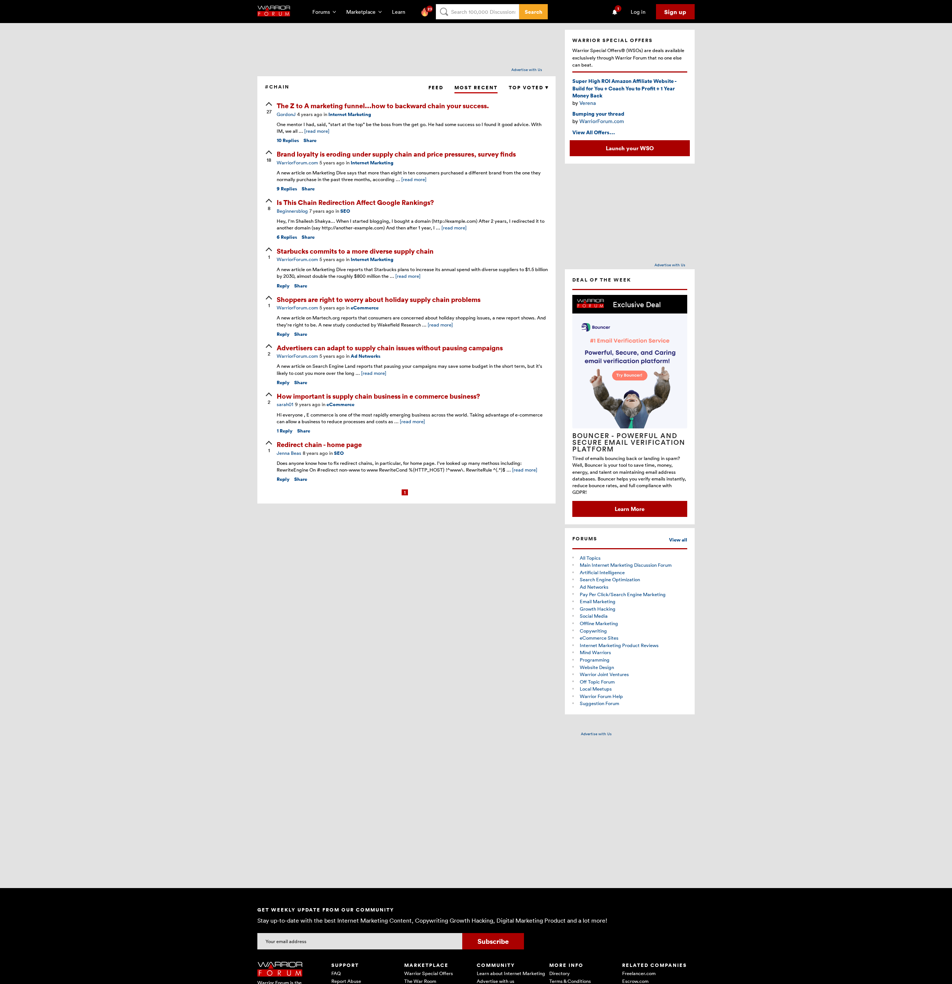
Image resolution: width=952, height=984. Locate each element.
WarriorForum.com (601, 121)
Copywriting (593, 630)
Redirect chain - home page (319, 444)
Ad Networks (365, 356)
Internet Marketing (349, 114)
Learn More (629, 509)
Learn (401, 11)
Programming (595, 659)
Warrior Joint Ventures (604, 674)
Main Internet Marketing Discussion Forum (626, 565)
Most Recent (476, 87)
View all (678, 539)
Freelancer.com (639, 973)
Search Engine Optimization (610, 579)
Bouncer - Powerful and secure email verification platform (628, 442)
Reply (283, 285)
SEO (345, 211)
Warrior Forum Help (601, 696)
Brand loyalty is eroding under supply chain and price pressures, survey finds (396, 153)
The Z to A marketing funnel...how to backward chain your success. (383, 105)
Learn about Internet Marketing (511, 973)
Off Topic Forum (597, 681)
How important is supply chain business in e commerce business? (378, 396)
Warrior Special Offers (428, 973)
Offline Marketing (599, 623)
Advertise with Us (526, 69)
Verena (587, 102)
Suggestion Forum (599, 703)
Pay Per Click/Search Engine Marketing (623, 594)
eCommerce (365, 307)
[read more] (316, 131)
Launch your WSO (630, 148)
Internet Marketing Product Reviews (619, 645)
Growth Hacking (597, 608)
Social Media (594, 615)
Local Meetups (596, 688)
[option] (629, 406)
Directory (559, 973)
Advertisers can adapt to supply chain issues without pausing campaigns (390, 347)
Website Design (597, 667)
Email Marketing (597, 601)
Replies (288, 140)
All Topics (590, 557)
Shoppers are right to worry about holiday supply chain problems (378, 299)
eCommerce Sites (599, 637)
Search (533, 12)
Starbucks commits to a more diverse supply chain (355, 250)
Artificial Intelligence (602, 572)
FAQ (336, 973)
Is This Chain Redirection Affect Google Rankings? (355, 202)
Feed (435, 87)
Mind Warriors (595, 652)
